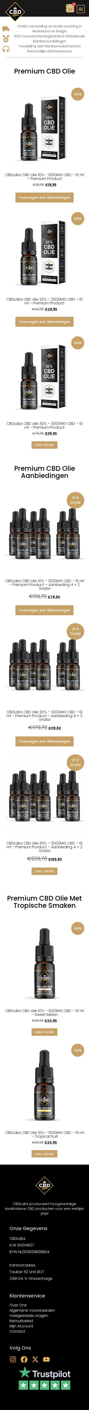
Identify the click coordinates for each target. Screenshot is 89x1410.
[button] (81, 9)
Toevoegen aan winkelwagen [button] (44, 197)
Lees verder (44, 444)
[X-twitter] (35, 1359)
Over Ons (18, 1305)
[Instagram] (12, 1359)
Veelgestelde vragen (28, 1315)
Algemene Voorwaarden (32, 1310)
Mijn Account (21, 1326)
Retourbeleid (21, 1321)
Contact (17, 1331)
